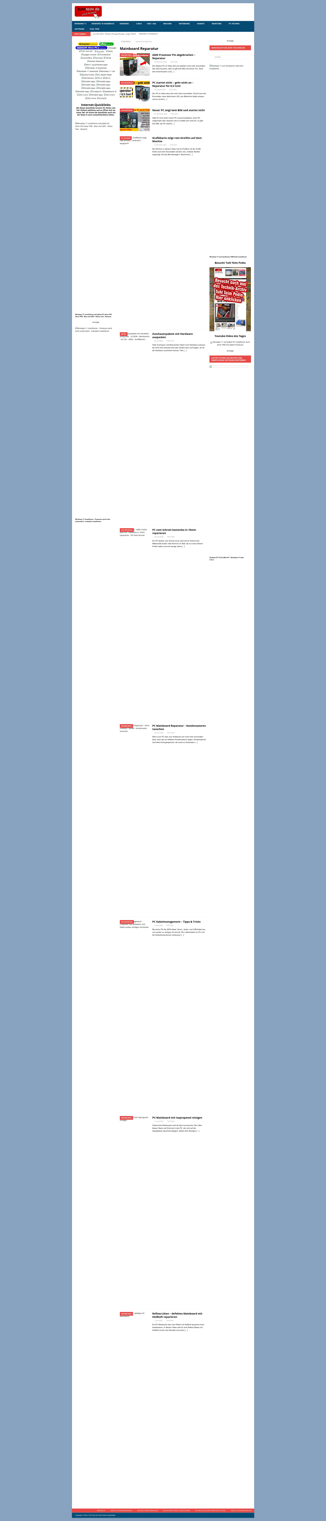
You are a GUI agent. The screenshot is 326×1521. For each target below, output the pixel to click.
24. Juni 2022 (159, 733)
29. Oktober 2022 (160, 114)
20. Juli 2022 (158, 341)
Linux (139, 23)
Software (79, 29)
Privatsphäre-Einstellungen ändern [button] (176, 1510)
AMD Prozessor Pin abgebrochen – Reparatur (173, 56)
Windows (124, 23)
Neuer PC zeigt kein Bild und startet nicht (178, 110)
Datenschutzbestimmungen (147, 1510)
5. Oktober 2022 (160, 145)
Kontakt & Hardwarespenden (121, 1510)
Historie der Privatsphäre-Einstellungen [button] (210, 1510)
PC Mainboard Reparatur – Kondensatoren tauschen (179, 727)
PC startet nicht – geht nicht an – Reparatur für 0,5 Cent (172, 84)
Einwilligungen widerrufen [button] (241, 1510)
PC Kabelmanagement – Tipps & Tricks (176, 921)
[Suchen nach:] (230, 57)
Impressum (101, 1510)
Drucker (167, 23)
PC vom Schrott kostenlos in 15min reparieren (174, 531)
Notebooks (184, 23)
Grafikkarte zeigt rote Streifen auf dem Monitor (177, 139)
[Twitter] (252, 34)
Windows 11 (80, 23)
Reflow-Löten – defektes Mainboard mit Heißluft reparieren (177, 1315)
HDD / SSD (151, 23)
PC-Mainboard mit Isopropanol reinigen (177, 1117)
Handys (201, 23)
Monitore (216, 23)
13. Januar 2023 (160, 89)
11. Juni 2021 (159, 1121)
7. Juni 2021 (158, 1320)
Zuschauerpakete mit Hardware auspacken (172, 335)
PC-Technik (234, 23)
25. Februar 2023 (160, 62)
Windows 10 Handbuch (103, 23)
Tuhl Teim (94, 29)
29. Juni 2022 (159, 537)
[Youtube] (247, 34)
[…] (173, 72)
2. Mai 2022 (158, 925)
